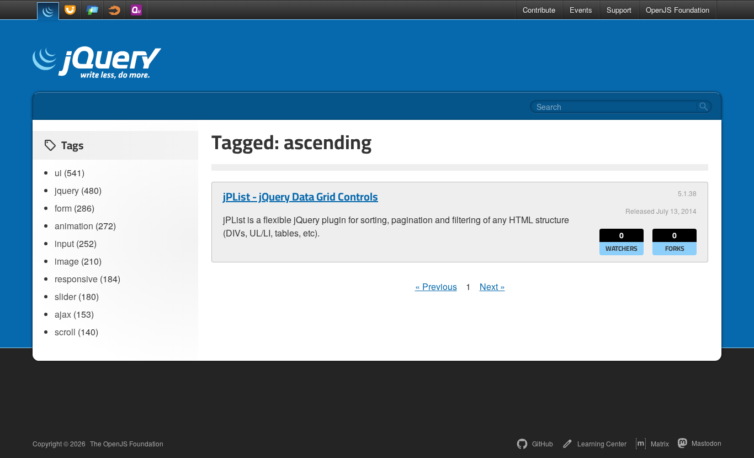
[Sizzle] (114, 10)
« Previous (436, 286)
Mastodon (706, 443)
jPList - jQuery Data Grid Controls (300, 196)
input (64, 243)
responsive (76, 278)
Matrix (660, 443)
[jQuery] (48, 11)
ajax (63, 314)
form (63, 208)
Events (581, 9)
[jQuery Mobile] (92, 10)
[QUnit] (136, 10)
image (67, 261)
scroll (65, 331)
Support (619, 9)
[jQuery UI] (70, 10)
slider (65, 296)
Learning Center (601, 443)
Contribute (539, 9)
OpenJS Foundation (677, 9)
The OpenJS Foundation (126, 443)
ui (58, 172)
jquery (67, 190)
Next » (492, 286)
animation (74, 225)
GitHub (542, 443)
